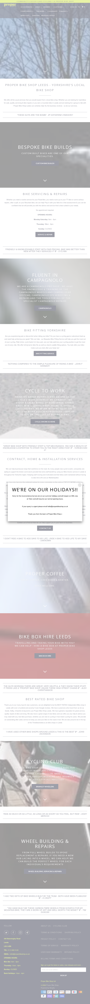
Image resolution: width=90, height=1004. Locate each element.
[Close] (79, 484)
